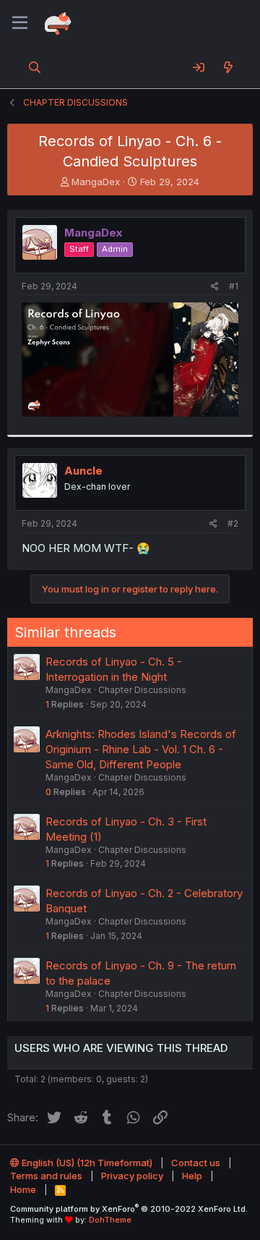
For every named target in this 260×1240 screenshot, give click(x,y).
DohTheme (110, 1220)
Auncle (83, 470)
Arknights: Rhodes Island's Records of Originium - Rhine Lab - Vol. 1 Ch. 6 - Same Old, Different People (141, 749)
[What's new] (228, 67)
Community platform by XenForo (129, 1209)
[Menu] (20, 23)
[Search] (35, 67)
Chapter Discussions (142, 689)
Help (192, 1175)
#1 (233, 286)
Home (23, 1189)
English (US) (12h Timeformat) (86, 1162)
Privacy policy (132, 1175)
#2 (233, 523)
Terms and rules (46, 1175)
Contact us (195, 1162)
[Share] (215, 287)
